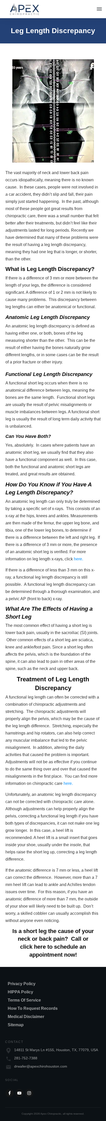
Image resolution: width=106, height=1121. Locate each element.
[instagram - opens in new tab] (29, 1093)
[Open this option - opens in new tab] (19, 1093)
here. (78, 559)
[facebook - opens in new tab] (9, 1093)
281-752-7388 (25, 1058)
